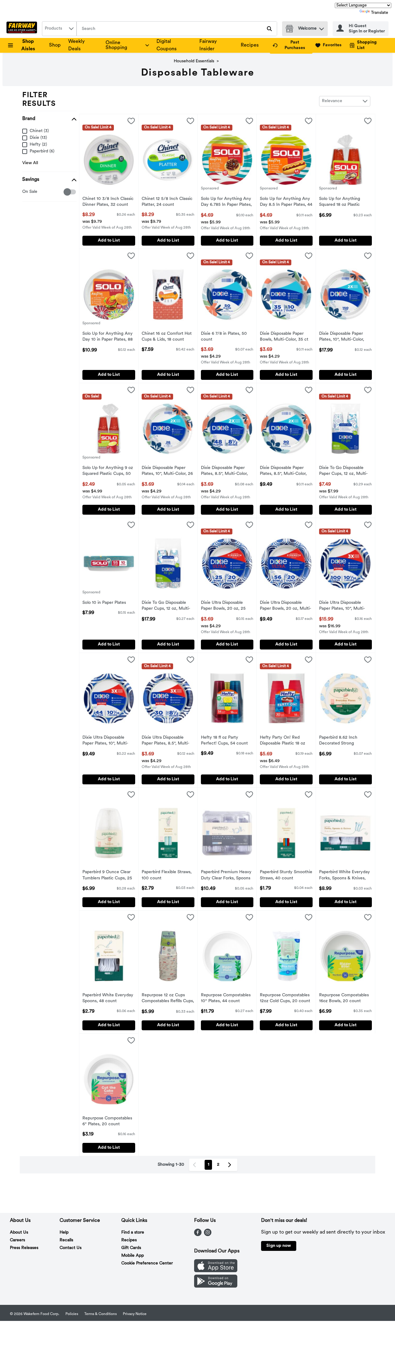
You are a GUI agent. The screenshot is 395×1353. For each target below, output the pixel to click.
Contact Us (70, 1248)
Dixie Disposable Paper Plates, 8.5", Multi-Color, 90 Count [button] (285, 471)
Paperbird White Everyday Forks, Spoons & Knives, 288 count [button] (344, 876)
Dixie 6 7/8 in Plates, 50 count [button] (226, 336)
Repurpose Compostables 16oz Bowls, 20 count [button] (344, 998)
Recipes (250, 45)
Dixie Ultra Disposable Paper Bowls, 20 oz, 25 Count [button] (226, 606)
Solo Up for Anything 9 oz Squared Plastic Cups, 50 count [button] (107, 471)
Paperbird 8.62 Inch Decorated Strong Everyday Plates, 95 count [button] (344, 741)
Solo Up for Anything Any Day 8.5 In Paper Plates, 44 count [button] (286, 202)
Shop (55, 45)
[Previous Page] (196, 1165)
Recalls (66, 1240)
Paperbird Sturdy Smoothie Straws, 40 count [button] (286, 875)
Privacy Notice (135, 1314)
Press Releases (24, 1248)
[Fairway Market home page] (23, 29)
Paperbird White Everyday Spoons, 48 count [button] (107, 998)
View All (30, 163)
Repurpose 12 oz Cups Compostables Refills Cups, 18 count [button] (168, 999)
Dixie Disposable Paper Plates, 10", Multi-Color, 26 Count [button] (167, 471)
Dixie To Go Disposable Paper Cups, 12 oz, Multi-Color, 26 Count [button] (344, 471)
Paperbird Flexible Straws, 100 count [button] (167, 875)
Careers (17, 1240)
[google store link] (215, 1286)
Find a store (132, 1232)
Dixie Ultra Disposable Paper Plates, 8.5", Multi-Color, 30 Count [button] (167, 741)
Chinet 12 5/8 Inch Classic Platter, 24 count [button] (167, 202)
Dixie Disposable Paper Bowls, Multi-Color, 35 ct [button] (285, 336)
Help (64, 1232)
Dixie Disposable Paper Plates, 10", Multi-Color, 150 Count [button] (344, 337)
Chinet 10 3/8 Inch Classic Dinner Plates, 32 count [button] (108, 202)
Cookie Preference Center (147, 1263)
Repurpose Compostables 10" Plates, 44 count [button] (226, 998)
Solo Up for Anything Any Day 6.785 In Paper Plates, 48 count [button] (226, 202)
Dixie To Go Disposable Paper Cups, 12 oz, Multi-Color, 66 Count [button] (167, 606)
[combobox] (59, 28)
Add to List (109, 240)
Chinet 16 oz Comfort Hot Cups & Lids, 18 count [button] (167, 336)
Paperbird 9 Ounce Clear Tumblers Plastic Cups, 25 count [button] (107, 876)
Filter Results (39, 100)
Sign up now (278, 1245)
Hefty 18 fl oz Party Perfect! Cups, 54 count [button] (226, 740)
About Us (19, 1232)
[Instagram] (207, 1234)
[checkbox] (25, 192)
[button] (321, 27)
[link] (291, 45)
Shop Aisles (28, 45)
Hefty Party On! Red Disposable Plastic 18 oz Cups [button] (285, 741)
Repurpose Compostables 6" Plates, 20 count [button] (107, 1121)
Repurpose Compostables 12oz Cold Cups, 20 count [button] (285, 998)
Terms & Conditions (100, 1314)
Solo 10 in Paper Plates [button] (107, 603)
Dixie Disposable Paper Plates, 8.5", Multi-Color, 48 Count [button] (226, 471)
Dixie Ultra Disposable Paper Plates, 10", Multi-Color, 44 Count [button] (107, 741)
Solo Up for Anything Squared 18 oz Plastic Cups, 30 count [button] (344, 202)
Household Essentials (194, 61)
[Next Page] (231, 1165)
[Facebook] (198, 1234)
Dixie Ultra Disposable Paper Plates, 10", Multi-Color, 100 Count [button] (344, 606)
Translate (379, 12)
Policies (71, 1314)
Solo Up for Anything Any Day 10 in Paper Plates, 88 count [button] (107, 337)
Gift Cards (131, 1248)
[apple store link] (215, 1270)
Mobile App (132, 1255)
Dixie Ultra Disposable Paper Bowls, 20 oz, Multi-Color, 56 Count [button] (285, 606)
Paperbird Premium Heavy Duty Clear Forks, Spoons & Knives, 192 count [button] (226, 876)
